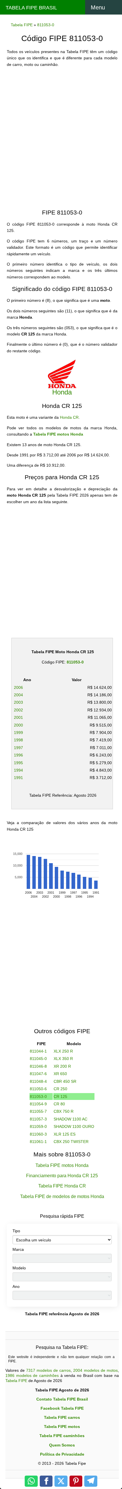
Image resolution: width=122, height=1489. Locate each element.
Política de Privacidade (62, 1454)
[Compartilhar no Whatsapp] (31, 1481)
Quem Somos (62, 1445)
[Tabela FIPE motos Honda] (62, 373)
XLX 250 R (63, 1051)
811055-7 (38, 1111)
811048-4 (38, 1081)
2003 (18, 702)
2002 (18, 710)
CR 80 (59, 1104)
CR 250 (60, 1089)
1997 (18, 747)
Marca (18, 1249)
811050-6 (38, 1089)
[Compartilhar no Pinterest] (76, 1481)
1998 (18, 740)
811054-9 (38, 1104)
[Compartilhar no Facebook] (46, 1481)
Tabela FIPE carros (62, 1417)
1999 (18, 732)
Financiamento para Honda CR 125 (62, 1175)
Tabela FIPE (16, 1380)
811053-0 (75, 662)
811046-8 (38, 1066)
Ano (16, 1286)
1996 (18, 755)
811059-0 (38, 1126)
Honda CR (69, 417)
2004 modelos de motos (95, 1370)
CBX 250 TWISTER (71, 1141)
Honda (62, 392)
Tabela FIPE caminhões (62, 1435)
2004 (18, 695)
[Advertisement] (61, 133)
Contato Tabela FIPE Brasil (62, 1399)
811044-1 (38, 1051)
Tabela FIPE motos (62, 1426)
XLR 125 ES (64, 1134)
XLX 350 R (63, 1058)
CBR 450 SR (65, 1081)
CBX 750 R (63, 1111)
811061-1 (38, 1141)
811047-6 (38, 1073)
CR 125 (60, 1096)
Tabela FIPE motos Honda (58, 434)
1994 (18, 770)
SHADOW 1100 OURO (74, 1126)
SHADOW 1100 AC (70, 1119)
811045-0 (38, 1058)
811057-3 (38, 1119)
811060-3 (38, 1134)
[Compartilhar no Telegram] (90, 1481)
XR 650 (60, 1073)
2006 (18, 687)
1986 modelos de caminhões (32, 1375)
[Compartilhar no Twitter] (61, 1481)
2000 (18, 725)
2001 (18, 717)
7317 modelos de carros (48, 1370)
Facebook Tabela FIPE (62, 1408)
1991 (18, 777)
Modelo (19, 1268)
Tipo (16, 1231)
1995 (18, 762)
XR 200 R (62, 1066)
